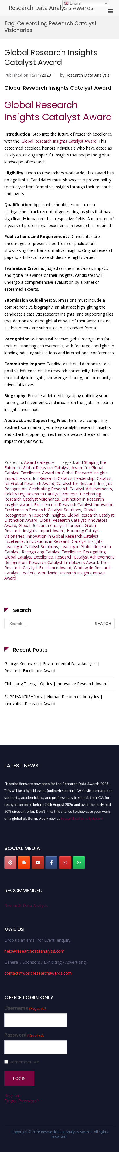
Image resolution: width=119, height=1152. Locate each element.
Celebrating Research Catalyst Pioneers (41, 494)
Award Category (39, 462)
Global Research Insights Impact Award (50, 528)
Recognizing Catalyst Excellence (51, 551)
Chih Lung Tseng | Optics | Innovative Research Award (55, 683)
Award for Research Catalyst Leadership (57, 478)
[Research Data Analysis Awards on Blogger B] (24, 862)
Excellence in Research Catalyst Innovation (74, 504)
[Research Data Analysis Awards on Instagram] (65, 862)
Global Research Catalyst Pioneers (50, 525)
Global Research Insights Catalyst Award (50, 57)
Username (25, 1008)
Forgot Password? (21, 1100)
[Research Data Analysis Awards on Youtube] (38, 862)
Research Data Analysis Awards (51, 8)
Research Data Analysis (87, 75)
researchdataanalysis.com (82, 817)
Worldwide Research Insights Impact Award (55, 575)
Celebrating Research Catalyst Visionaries (52, 496)
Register (12, 1095)
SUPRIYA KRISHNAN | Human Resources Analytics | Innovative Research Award (53, 700)
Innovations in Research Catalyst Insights (64, 541)
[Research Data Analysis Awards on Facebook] (51, 862)
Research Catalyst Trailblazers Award (63, 562)
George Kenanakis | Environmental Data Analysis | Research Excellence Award (52, 667)
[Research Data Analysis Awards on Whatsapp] (79, 862)
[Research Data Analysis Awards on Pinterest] (10, 862)
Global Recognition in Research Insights (49, 512)
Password (24, 1035)
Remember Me (24, 1062)
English (75, 3)
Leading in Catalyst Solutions (31, 546)
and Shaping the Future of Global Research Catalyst (55, 465)
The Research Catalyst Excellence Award (55, 565)
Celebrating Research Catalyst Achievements (70, 488)
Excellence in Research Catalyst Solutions (42, 510)
